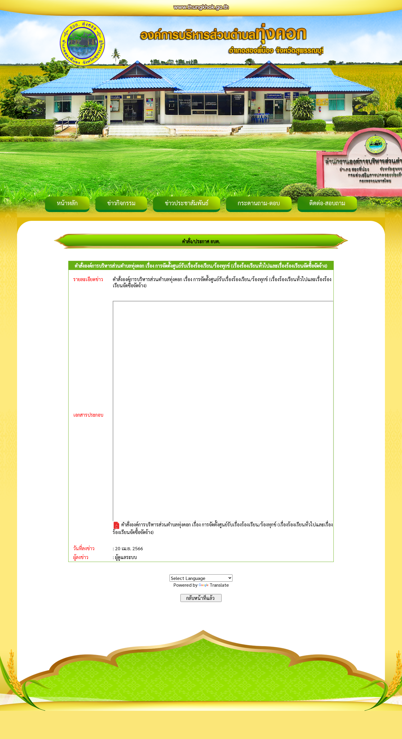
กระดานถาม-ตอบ (259, 203)
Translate (219, 585)
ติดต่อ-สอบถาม (327, 203)
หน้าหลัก (67, 203)
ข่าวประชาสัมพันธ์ (186, 203)
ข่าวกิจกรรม (121, 203)
